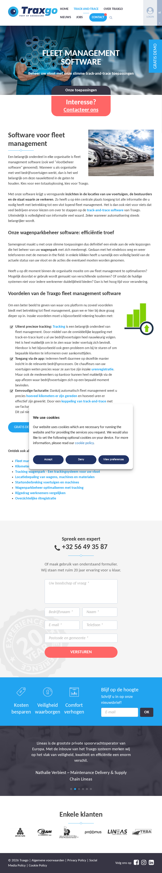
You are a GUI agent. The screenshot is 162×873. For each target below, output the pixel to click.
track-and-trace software (105, 210)
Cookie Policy (38, 865)
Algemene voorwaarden (48, 860)
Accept (48, 459)
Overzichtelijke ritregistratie (35, 498)
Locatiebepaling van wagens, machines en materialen (55, 477)
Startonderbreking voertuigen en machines (47, 482)
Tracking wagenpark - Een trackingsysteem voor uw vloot (57, 472)
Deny (81, 459)
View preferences (113, 459)
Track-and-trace (86, 9)
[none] (159, 13)
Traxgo (32, 12)
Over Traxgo (113, 9)
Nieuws (65, 17)
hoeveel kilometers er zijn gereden (51, 396)
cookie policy (84, 443)
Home (64, 9)
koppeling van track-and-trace (83, 401)
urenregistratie (102, 369)
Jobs (79, 17)
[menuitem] (159, 13)
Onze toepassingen (81, 90)
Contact (98, 17)
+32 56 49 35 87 (84, 547)
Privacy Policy (76, 860)
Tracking (59, 327)
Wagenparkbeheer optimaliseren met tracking (49, 488)
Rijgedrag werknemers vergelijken (40, 493)
